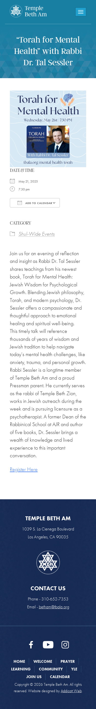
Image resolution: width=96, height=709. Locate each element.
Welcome (42, 661)
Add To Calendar (38, 203)
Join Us (34, 676)
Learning (21, 669)
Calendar (60, 676)
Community (51, 669)
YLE (74, 669)
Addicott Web (71, 690)
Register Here (24, 469)
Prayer (68, 661)
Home (19, 661)
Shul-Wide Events (36, 233)
